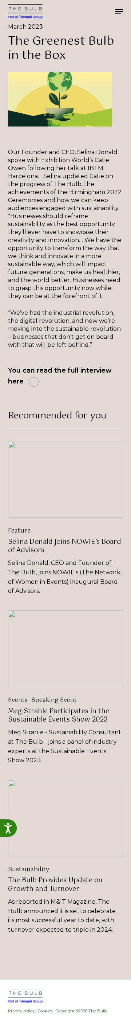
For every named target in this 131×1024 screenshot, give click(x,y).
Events (18, 700)
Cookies (45, 1010)
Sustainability (28, 870)
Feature (19, 531)
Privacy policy (21, 1010)
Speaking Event (54, 700)
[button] (119, 11)
